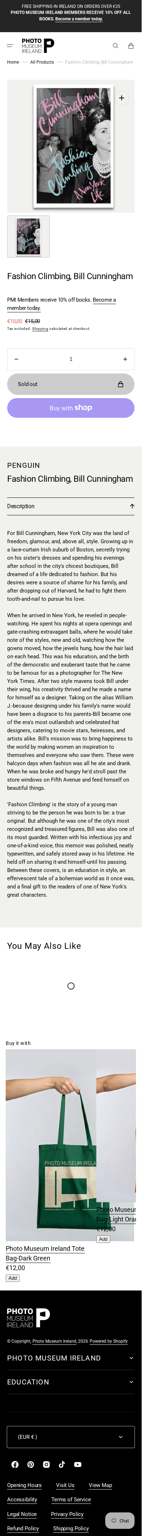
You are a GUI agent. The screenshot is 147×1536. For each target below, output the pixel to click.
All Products (42, 62)
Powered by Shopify (109, 1334)
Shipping (40, 321)
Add (13, 1271)
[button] (10, 45)
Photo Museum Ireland (54, 1334)
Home (13, 62)
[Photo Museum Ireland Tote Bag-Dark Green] (70, 1231)
